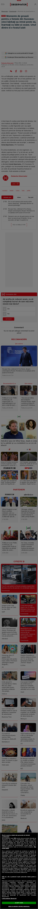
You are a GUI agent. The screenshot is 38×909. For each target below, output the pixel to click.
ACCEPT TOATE (19, 902)
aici (17, 863)
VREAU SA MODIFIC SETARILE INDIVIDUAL (19, 906)
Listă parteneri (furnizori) (9, 898)
